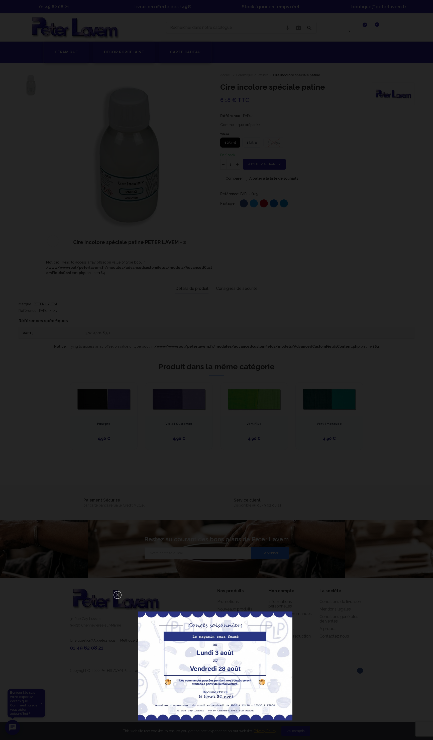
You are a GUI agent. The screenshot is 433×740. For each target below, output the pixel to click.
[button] (118, 595)
